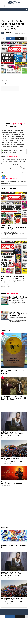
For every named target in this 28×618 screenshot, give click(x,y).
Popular (11, 7)
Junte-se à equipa (14, 613)
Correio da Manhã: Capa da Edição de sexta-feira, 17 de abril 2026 (13, 228)
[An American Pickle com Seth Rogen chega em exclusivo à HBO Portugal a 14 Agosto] (14, 386)
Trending (23, 7)
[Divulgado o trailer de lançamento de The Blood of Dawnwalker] (14, 473)
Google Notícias (11, 178)
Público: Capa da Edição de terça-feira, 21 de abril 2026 (18, 313)
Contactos (21, 613)
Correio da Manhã (18, 123)
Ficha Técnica (7, 613)
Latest (4, 7)
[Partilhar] (10, 616)
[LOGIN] (26, 9)
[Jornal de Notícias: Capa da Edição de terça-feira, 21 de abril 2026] (5, 300)
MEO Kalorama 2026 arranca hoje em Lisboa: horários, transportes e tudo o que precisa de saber (13, 459)
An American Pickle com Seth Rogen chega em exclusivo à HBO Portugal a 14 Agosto (13, 398)
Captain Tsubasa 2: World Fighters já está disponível (14, 546)
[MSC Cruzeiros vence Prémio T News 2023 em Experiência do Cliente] (14, 350)
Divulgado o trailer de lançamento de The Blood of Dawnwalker (14, 482)
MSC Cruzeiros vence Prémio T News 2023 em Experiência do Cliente (12, 371)
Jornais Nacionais (6, 225)
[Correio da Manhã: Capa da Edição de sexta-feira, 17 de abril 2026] (14, 207)
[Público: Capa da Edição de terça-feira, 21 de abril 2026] (5, 315)
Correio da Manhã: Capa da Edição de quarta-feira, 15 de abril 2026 (13, 277)
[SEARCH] (24, 9)
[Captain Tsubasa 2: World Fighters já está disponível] (14, 537)
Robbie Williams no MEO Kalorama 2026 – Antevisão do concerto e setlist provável (12, 433)
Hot (17, 7)
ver (16, 88)
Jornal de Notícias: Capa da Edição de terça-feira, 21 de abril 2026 (18, 298)
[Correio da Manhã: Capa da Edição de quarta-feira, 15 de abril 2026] (14, 257)
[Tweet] (20, 616)
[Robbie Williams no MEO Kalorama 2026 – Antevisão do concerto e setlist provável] (14, 421)
